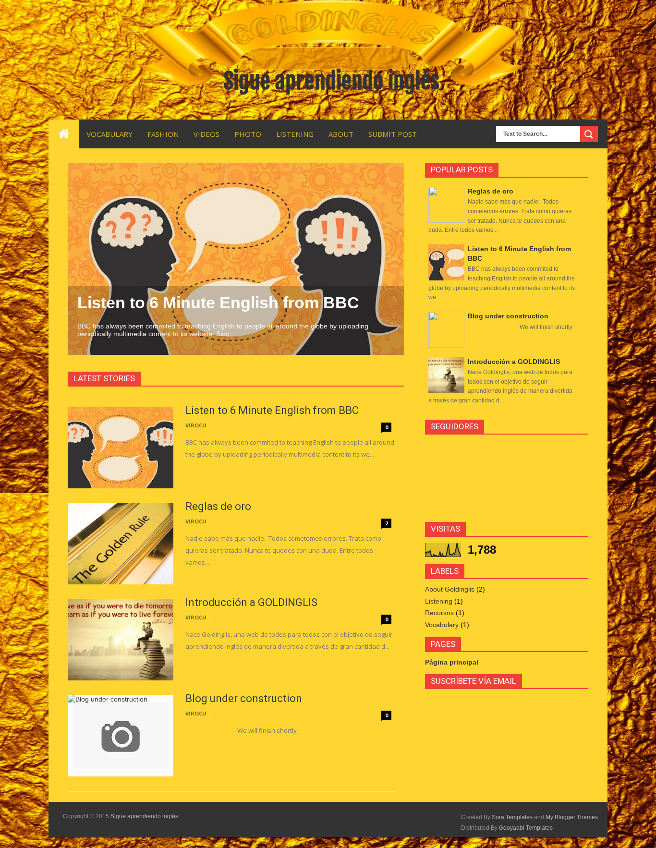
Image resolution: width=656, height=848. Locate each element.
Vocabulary (442, 625)
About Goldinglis (449, 589)
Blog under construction (243, 698)
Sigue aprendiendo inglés (144, 816)
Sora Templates (512, 817)
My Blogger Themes (572, 817)
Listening (438, 601)
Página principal (451, 662)
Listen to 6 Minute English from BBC (218, 302)
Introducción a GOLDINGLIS (251, 602)
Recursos (439, 613)
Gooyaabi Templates (526, 827)
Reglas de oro (218, 506)
